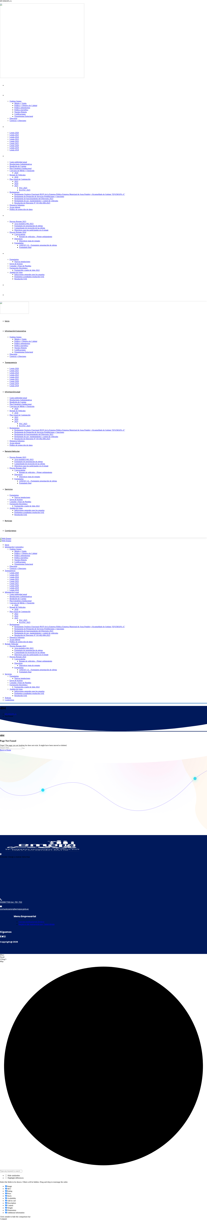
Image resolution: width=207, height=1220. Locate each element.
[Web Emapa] (5, 539)
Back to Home (5, 750)
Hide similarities (13, 1176)
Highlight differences (15, 1178)
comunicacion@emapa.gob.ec (14, 909)
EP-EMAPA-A (10, 714)
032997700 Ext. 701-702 (11, 902)
